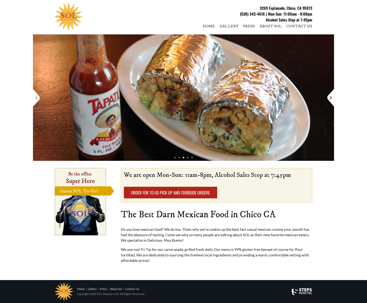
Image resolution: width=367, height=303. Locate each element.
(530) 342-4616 (252, 14)
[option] (183, 97)
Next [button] (330, 97)
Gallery (229, 26)
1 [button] (174, 157)
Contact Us (299, 26)
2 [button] (179, 157)
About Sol (270, 26)
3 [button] (183, 157)
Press (249, 26)
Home (209, 26)
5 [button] (192, 157)
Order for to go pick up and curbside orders (170, 193)
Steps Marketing (302, 291)
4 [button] (187, 157)
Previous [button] (36, 97)
